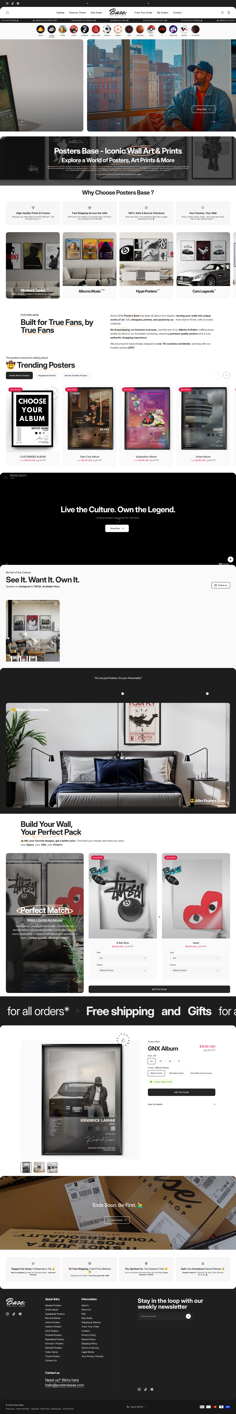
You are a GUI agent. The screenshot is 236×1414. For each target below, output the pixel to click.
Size (99, 952)
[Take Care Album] (90, 418)
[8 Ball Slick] (123, 895)
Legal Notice (87, 1352)
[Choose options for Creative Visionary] (185, 654)
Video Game (51, 1352)
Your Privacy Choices (92, 1356)
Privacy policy (10, 1409)
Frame (99, 965)
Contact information (23, 1409)
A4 (151, 1061)
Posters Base (154, 1041)
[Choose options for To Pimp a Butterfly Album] (33, 654)
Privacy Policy (88, 1335)
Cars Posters (51, 1331)
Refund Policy (88, 1339)
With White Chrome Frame (201, 1073)
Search (85, 1305)
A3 (161, 1061)
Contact (85, 1331)
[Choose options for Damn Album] (24, 654)
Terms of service (68, 1409)
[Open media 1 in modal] (80, 1100)
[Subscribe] (188, 1316)
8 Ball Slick (123, 942)
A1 (179, 1061)
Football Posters (53, 1335)
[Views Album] (203, 418)
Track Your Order (90, 1326)
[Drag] (118, 755)
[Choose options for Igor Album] (194, 654)
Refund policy (45, 1409)
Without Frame (156, 1073)
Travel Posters (52, 1356)
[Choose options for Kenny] (128, 654)
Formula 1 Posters (54, 1343)
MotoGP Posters (53, 1348)
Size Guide (86, 1318)
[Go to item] (26, 1167)
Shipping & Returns (91, 1322)
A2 (170, 1061)
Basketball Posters (54, 1339)
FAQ (83, 1314)
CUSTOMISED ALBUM (33, 456)
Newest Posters (53, 1305)
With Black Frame (176, 1073)
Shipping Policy (89, 1343)
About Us (86, 1309)
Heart (196, 942)
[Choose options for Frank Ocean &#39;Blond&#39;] (71, 654)
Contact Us (51, 1360)
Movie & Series (52, 1318)
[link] (117, 1220)
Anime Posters (52, 1322)
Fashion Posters (53, 1326)
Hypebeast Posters (55, 1314)
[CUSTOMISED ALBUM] (33, 418)
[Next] (148, 3)
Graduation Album (146, 456)
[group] (40, 30)
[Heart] (196, 895)
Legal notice (35, 1409)
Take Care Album (89, 456)
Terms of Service (90, 1348)
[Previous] (87, 3)
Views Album (203, 456)
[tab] (19, 375)
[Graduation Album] (146, 418)
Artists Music (51, 1309)
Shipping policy (56, 1409)
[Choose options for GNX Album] (15, 654)
